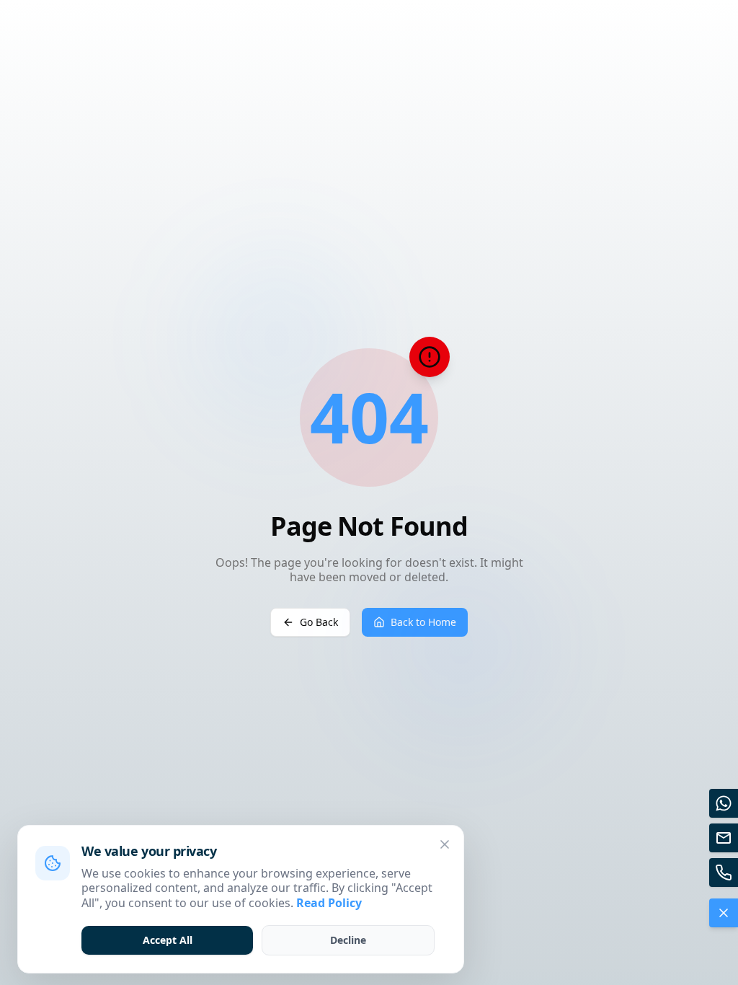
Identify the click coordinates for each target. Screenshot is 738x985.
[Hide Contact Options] (723, 912)
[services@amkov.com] (723, 837)
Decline (348, 940)
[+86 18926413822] (723, 872)
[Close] (444, 844)
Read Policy (329, 903)
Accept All (167, 940)
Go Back (319, 622)
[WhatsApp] (723, 803)
